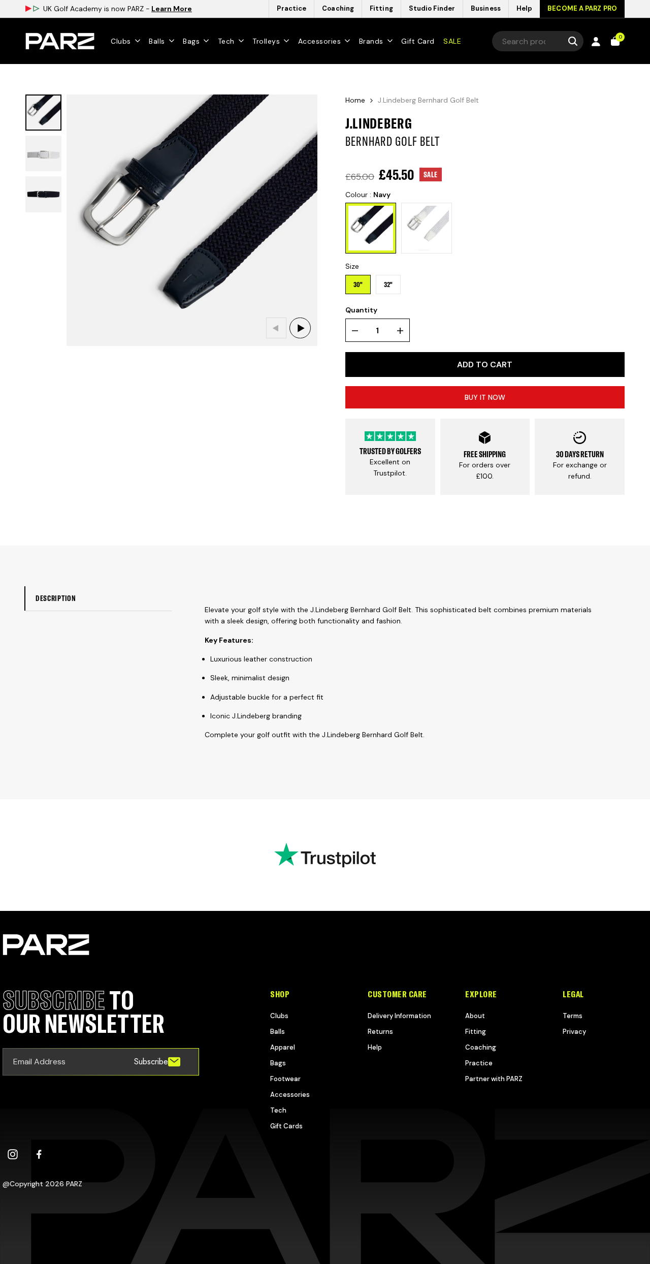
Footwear (285, 1079)
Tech (278, 1110)
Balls (277, 1031)
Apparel (282, 1047)
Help (375, 1047)
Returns (380, 1031)
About (475, 1016)
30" (358, 284)
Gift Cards (286, 1126)
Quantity (361, 309)
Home (355, 100)
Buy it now (485, 397)
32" (388, 284)
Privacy (574, 1031)
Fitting (475, 1031)
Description (56, 598)
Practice (479, 1063)
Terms (572, 1016)
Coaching (480, 1047)
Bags (278, 1063)
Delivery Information (399, 1016)
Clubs (279, 1016)
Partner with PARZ (494, 1079)
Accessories (290, 1094)
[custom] (13, 1154)
